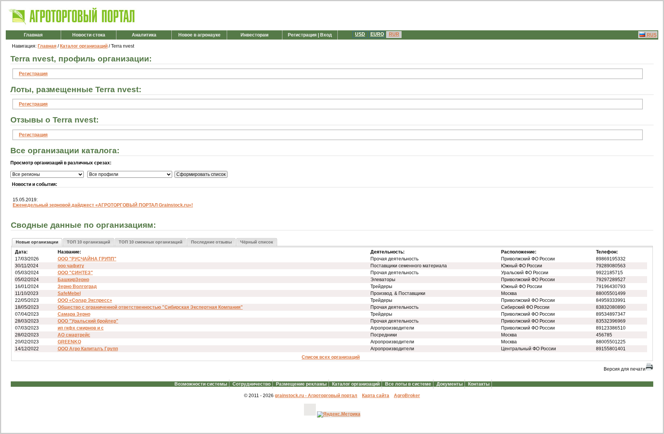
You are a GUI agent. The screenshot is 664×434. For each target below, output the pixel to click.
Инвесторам (255, 35)
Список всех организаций (331, 357)
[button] (37, 242)
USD (360, 34)
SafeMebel (69, 293)
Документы (450, 384)
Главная (33, 35)
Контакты (479, 384)
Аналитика (144, 35)
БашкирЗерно (73, 279)
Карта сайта (375, 395)
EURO (377, 34)
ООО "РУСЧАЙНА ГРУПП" (87, 259)
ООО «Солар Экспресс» (85, 300)
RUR (394, 34)
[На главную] (72, 24)
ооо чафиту (71, 265)
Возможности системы (200, 384)
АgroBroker (407, 395)
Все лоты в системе (408, 384)
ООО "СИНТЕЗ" (75, 272)
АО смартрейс (74, 335)
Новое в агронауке (199, 35)
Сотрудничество (251, 384)
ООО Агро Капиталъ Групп (88, 348)
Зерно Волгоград (77, 286)
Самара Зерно (74, 314)
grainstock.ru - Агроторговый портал (316, 395)
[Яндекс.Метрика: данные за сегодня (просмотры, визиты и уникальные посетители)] (338, 414)
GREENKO (69, 342)
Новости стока (88, 35)
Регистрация (33, 73)
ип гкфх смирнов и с (81, 328)
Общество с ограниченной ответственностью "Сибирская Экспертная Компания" (150, 307)
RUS (651, 35)
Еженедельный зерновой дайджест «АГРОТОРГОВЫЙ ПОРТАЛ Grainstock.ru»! (103, 205)
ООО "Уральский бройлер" (88, 321)
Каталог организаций (84, 46)
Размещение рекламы (301, 384)
